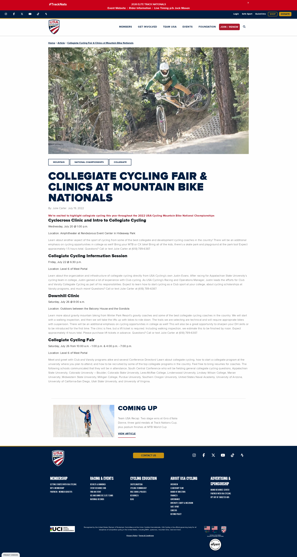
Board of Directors (177, 492)
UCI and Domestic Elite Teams (101, 496)
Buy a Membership (57, 488)
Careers (173, 510)
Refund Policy (175, 514)
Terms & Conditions (146, 535)
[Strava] (46, 14)
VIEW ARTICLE (127, 433)
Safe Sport (247, 14)
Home (51, 43)
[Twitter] (22, 14)
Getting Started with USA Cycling (63, 484)
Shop (273, 14)
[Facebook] (13, 14)
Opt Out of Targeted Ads (220, 497)
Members (125, 27)
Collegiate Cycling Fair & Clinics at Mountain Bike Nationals (100, 43)
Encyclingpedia (136, 484)
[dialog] (11, 555)
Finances (174, 496)
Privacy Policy (132, 535)
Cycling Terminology (138, 488)
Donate (285, 14)
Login (236, 14)
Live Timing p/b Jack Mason (172, 8)
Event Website (117, 8)
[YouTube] (30, 14)
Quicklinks (260, 14)
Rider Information (140, 8)
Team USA (170, 27)
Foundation (207, 27)
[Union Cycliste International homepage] (62, 529)
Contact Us (148, 455)
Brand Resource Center (220, 490)
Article (61, 43)
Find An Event (95, 492)
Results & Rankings (98, 484)
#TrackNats (58, 4)
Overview (174, 484)
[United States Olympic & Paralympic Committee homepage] (215, 531)
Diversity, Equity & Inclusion (181, 503)
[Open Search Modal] (244, 27)
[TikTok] (38, 14)
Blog (132, 499)
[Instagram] (5, 14)
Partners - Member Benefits (61, 492)
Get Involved (147, 27)
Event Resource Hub (98, 488)
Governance (175, 499)
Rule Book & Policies (138, 492)
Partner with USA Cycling (221, 494)
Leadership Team (176, 488)
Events (188, 27)
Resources (134, 496)
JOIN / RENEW (229, 27)
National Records (97, 499)
